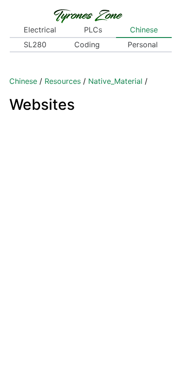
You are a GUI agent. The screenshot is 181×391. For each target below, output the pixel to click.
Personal (143, 44)
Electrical (40, 29)
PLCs (93, 29)
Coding (87, 44)
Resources (63, 81)
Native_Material (115, 81)
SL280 (35, 44)
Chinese (144, 29)
